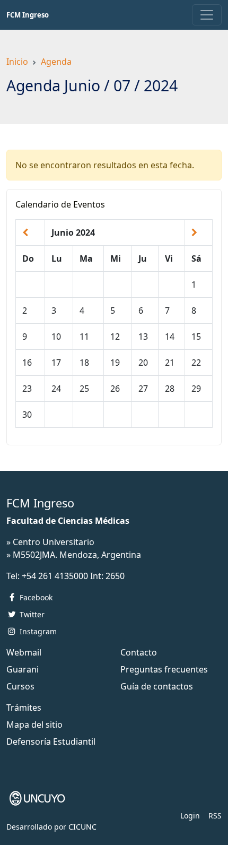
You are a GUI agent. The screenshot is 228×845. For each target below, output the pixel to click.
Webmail (23, 652)
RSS (215, 815)
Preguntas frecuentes (164, 669)
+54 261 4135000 (55, 576)
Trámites (23, 707)
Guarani (22, 669)
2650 (115, 576)
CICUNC (82, 827)
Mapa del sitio (34, 724)
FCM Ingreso (27, 15)
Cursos (20, 686)
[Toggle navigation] (207, 14)
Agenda (56, 61)
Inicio (17, 61)
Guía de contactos (156, 686)
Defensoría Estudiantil (50, 741)
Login (190, 815)
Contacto (138, 652)
